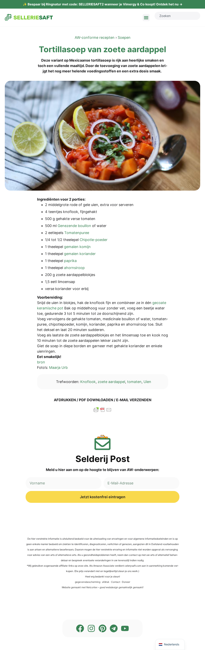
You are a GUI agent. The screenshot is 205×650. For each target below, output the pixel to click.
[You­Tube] (125, 628)
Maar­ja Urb (58, 367)
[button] (146, 17)
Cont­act (115, 581)
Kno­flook (88, 382)
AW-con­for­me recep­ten (95, 37)
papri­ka (70, 261)
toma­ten (134, 382)
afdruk (105, 581)
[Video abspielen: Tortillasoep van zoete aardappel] (102, 136)
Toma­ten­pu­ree (76, 233)
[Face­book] (80, 628)
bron (41, 362)
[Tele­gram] (114, 628)
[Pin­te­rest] (102, 628)
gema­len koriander (80, 254)
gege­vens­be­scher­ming (87, 581)
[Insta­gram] (91, 628)
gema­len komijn (77, 247)
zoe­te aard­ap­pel (111, 382)
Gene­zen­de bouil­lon (74, 226)
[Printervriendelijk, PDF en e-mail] (102, 411)
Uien (147, 382)
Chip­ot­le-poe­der (94, 240)
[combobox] (177, 16)
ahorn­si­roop (74, 268)
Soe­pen (124, 37)
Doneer (126, 581)
